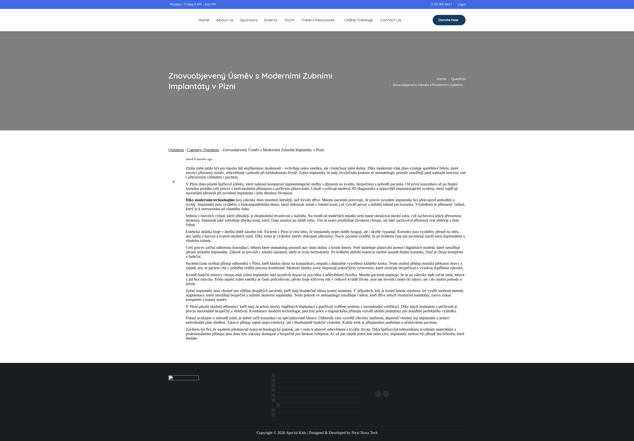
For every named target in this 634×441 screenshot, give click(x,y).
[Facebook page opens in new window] (378, 394)
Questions (176, 150)
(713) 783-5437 (441, 4)
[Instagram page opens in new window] (386, 394)
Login (462, 4)
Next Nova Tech (365, 433)
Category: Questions (203, 150)
